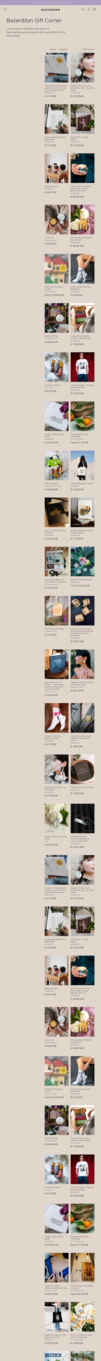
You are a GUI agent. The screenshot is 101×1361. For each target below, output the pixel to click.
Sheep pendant (51, 186)
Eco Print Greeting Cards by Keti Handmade (81, 1336)
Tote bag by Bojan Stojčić (82, 483)
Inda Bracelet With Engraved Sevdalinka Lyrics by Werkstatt (80, 838)
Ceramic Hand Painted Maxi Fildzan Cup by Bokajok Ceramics (80, 188)
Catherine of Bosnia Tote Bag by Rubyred (55, 1336)
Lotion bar (49, 238)
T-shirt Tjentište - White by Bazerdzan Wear (82, 386)
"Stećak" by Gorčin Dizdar (82, 787)
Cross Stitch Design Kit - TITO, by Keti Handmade (55, 581)
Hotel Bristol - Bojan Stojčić (79, 138)
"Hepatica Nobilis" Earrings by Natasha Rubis (82, 683)
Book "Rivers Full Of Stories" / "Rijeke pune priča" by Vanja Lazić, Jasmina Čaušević (54, 685)
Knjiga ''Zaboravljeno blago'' (54, 435)
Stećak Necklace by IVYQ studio (55, 837)
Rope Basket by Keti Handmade (79, 435)
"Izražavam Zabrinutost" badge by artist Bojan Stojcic (81, 738)
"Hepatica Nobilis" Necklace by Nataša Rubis (56, 1287)
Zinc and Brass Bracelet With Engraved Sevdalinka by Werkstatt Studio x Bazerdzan (82, 632)
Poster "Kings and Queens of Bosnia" (82, 1287)
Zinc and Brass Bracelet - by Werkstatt (82, 239)
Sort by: (53, 49)
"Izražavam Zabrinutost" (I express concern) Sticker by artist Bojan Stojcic (56, 88)
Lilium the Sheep (52, 483)
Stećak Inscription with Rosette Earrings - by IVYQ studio (82, 88)
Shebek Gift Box (51, 336)
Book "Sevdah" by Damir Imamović (55, 531)
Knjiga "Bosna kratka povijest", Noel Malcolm (81, 337)
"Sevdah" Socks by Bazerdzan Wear (53, 737)
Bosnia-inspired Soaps (54, 629)
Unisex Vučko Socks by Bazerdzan (81, 288)
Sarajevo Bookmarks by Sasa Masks (55, 138)
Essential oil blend (52, 385)
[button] (5, 9)
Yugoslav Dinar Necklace (81, 580)
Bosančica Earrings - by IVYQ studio (55, 788)
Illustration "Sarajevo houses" (54, 288)
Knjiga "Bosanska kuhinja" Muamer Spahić (82, 531)
